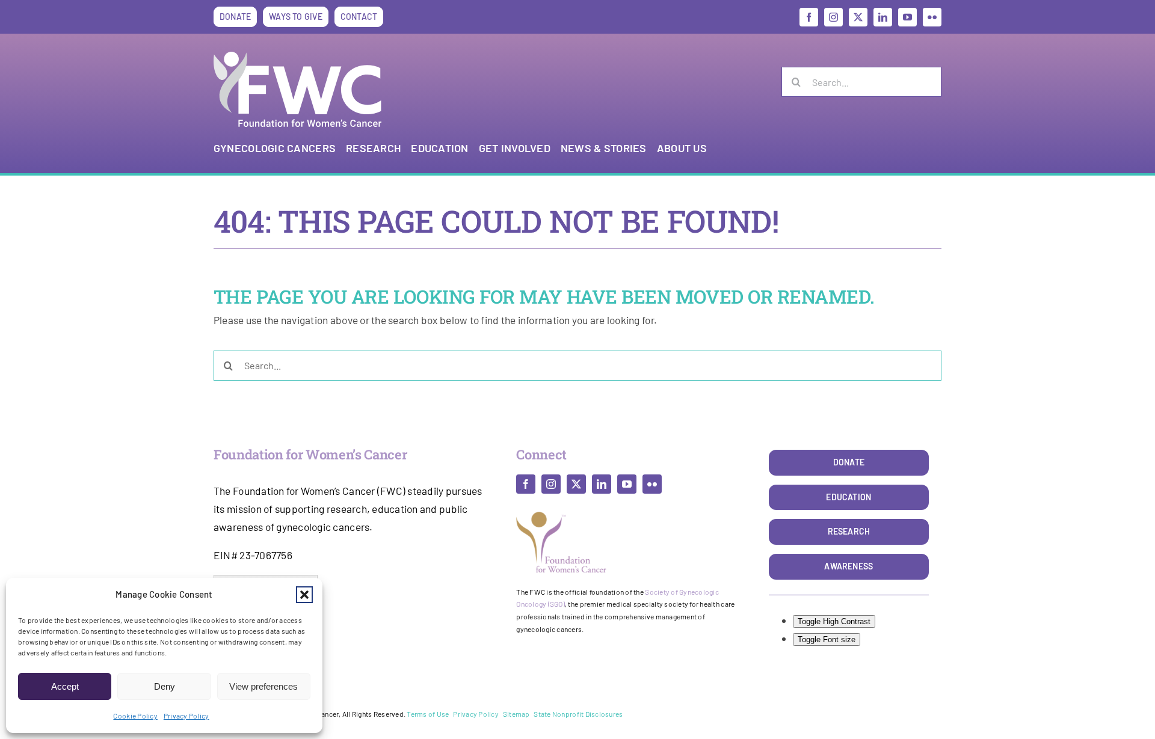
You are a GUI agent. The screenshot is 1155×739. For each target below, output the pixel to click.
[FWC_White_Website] (297, 57)
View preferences (263, 686)
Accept (65, 686)
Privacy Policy (186, 715)
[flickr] (932, 17)
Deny (164, 686)
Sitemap (516, 714)
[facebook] (808, 17)
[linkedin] (882, 17)
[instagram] (833, 17)
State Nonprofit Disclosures (578, 714)
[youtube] (907, 17)
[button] (304, 595)
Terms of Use (428, 714)
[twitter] (858, 17)
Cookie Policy (135, 715)
